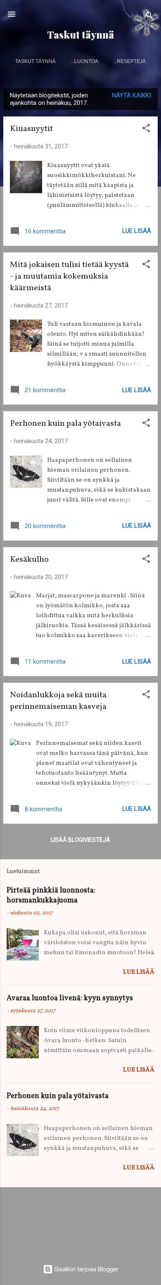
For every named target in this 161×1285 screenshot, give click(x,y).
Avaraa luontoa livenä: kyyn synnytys (70, 998)
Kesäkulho (29, 559)
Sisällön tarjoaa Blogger (85, 1269)
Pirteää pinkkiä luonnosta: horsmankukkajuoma (51, 895)
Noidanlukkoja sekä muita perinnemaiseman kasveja (58, 701)
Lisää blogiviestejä (80, 839)
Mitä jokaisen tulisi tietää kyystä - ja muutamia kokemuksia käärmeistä (69, 276)
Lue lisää (136, 231)
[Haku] (149, 16)
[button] (146, 129)
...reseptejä (129, 61)
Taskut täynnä (80, 34)
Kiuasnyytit (31, 129)
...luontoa (84, 61)
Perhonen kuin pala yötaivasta (65, 423)
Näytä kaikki (131, 95)
